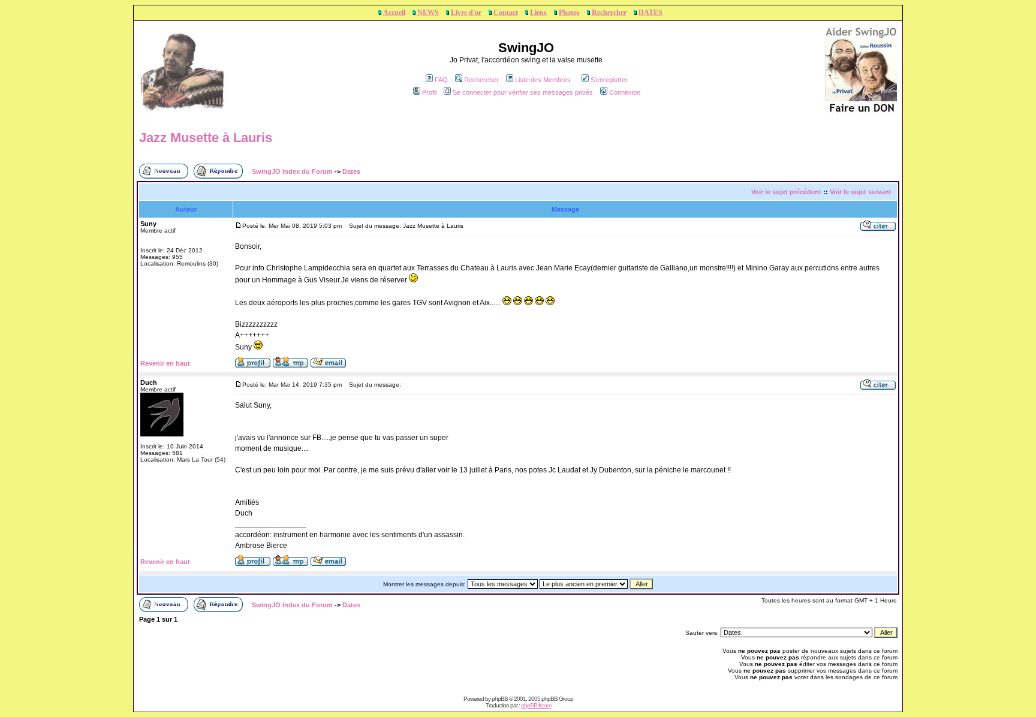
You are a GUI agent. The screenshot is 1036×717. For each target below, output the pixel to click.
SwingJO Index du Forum (292, 171)
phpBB (500, 698)
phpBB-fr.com (536, 705)
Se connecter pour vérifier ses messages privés (523, 92)
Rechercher (609, 12)
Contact (505, 12)
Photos (569, 12)
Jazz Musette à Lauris (205, 137)
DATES (650, 12)
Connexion (624, 92)
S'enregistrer (609, 79)
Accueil (394, 12)
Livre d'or (466, 12)
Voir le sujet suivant (861, 191)
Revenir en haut (165, 363)
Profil (429, 92)
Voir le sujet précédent (786, 191)
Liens (538, 12)
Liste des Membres (543, 79)
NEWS (428, 12)
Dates (351, 171)
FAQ (441, 79)
